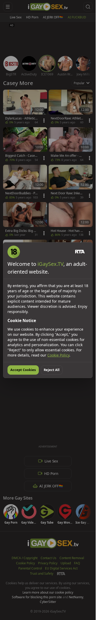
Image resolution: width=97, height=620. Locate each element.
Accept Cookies (23, 369)
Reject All (51, 369)
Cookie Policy (58, 355)
